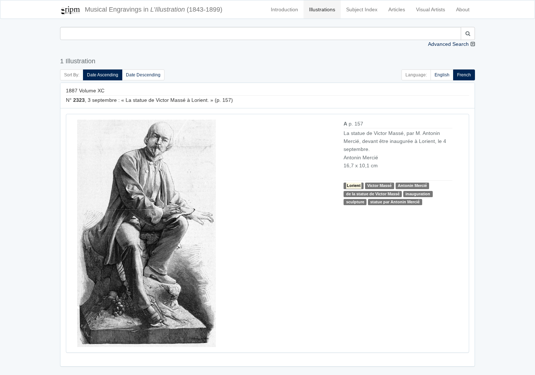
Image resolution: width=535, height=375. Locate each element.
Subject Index (361, 9)
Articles (396, 9)
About (462, 9)
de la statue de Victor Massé (373, 194)
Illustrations (322, 9)
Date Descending (143, 74)
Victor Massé (379, 185)
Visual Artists (430, 9)
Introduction (284, 9)
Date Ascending (102, 74)
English (442, 74)
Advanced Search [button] (448, 44)
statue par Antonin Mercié (395, 202)
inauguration (417, 194)
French (464, 74)
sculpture (355, 202)
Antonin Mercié (412, 185)
